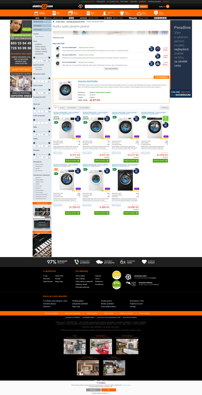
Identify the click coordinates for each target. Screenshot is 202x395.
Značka (36, 34)
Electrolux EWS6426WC (69, 47)
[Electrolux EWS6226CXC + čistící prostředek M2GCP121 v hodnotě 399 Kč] (125, 190)
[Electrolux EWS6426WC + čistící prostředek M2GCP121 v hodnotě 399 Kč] (66, 138)
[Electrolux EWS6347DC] (57, 58)
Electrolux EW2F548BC (69, 62)
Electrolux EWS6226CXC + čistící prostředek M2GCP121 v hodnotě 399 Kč (125, 165)
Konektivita (37, 162)
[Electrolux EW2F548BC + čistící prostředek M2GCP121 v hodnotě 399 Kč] (125, 138)
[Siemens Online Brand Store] (89, 18)
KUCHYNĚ (133, 1)
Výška (35, 138)
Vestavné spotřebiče (51, 313)
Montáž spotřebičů (107, 304)
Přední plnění (39, 69)
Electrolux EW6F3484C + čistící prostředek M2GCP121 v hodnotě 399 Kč (66, 165)
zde (109, 393)
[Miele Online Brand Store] (138, 18)
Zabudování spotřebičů (80, 304)
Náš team (46, 279)
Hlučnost (36, 104)
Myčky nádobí (108, 313)
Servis (97, 279)
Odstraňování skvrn (41, 198)
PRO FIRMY (124, 1)
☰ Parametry (38, 29)
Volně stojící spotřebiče (72, 313)
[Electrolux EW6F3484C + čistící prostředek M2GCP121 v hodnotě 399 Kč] (66, 190)
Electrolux (39, 36)
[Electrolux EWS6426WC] (57, 51)
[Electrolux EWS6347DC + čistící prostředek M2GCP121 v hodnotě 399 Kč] (96, 138)
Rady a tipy (76, 306)
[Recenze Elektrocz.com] (116, 275)
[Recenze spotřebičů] (57, 262)
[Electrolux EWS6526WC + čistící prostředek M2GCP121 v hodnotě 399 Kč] (96, 190)
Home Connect (39, 164)
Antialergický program (41, 196)
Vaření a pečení (92, 313)
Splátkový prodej (81, 284)
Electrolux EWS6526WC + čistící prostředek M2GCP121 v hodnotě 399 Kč (95, 165)
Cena (35, 41)
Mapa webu (59, 281)
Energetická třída (39, 97)
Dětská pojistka (39, 179)
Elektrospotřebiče (130, 317)
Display (37, 183)
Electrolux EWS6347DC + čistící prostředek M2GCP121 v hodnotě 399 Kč (95, 113)
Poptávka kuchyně (136, 304)
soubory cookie (126, 385)
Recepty (133, 306)
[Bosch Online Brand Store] (113, 18)
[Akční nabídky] (80, 6)
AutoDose (38, 188)
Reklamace (99, 281)
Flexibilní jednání (78, 301)
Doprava (98, 276)
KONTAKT (166, 1)
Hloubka (36, 150)
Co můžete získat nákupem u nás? (55, 301)
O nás (45, 276)
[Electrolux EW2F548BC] (57, 65)
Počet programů (39, 115)
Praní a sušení (60, 21)
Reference (46, 306)
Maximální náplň (39, 74)
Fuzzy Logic (39, 186)
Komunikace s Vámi (137, 301)
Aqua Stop (38, 177)
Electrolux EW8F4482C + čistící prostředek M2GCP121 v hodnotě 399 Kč (153, 113)
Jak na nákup (80, 276)
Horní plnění (39, 67)
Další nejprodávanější (111, 68)
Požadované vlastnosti (41, 175)
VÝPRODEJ (164, 108)
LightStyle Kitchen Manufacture (109, 317)
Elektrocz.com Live (42, 203)
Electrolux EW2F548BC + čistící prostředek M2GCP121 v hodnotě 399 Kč (124, 113)
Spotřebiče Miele (88, 317)
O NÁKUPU (142, 1)
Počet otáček (38, 85)
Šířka (35, 127)
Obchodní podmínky (83, 287)
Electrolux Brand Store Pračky (76, 21)
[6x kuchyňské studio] (127, 262)
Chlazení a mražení (126, 313)
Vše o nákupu (80, 279)
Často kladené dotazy (108, 306)
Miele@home (39, 166)
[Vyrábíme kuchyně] (148, 262)
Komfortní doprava (49, 304)
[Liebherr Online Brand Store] (160, 18)
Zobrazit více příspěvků (42, 232)
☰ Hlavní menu (38, 21)
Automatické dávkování (42, 194)
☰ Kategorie (37, 25)
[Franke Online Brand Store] (71, 18)
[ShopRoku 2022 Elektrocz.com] (142, 277)
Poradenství (99, 284)
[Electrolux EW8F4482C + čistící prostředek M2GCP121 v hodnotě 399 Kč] (154, 138)
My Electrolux (39, 170)
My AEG (38, 168)
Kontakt (57, 279)
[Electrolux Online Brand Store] (54, 18)
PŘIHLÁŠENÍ (101, 1)
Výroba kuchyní (106, 301)
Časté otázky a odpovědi (84, 281)
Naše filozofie (47, 281)
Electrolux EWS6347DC (69, 55)
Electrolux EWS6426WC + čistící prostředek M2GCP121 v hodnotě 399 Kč (66, 113)
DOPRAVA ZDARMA (154, 1)
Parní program (39, 192)
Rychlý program (40, 190)
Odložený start (39, 181)
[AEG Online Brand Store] (37, 18)
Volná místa (59, 276)
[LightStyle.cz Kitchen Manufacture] (42, 245)
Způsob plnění (38, 65)
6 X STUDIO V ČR (112, 1)
